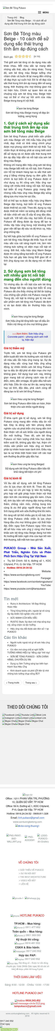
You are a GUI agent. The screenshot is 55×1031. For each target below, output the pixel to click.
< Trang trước (12, 682)
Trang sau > (31, 682)
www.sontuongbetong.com (27, 821)
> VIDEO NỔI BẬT (27, 880)
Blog (22, 17)
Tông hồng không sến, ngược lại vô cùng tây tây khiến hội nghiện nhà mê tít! (28, 612)
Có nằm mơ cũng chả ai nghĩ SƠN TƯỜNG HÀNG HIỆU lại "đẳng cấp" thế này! (28, 651)
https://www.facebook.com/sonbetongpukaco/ (28, 581)
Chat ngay (5, 1023)
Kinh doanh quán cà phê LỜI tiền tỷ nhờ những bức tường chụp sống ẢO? (28, 672)
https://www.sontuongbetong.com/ (22, 574)
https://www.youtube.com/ (17, 588)
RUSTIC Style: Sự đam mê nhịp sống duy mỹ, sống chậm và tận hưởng (28, 623)
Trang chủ (12, 17)
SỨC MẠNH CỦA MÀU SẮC (23, 617)
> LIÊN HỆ (24, 884)
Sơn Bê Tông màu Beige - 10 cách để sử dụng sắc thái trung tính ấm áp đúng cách (26, 41)
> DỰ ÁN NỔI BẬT (27, 873)
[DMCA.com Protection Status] (9, 1029)
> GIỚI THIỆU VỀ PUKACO (31, 870)
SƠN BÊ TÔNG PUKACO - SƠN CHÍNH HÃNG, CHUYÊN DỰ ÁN (27, 658)
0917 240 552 (6, 1020)
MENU (46, 12)
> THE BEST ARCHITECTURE (32, 877)
